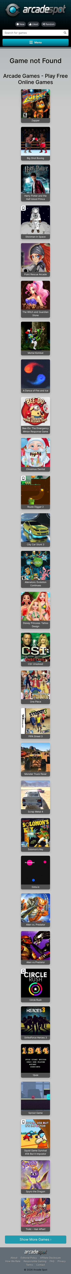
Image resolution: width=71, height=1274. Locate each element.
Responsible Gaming (35, 1261)
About (14, 1257)
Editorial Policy (29, 1257)
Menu (38, 42)
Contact (40, 1264)
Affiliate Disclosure (50, 1257)
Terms (29, 1264)
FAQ (52, 1261)
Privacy (62, 1261)
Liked (34, 24)
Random (49, 24)
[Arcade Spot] (35, 10)
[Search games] (65, 33)
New (21, 24)
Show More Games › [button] (35, 1239)
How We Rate (12, 1261)
